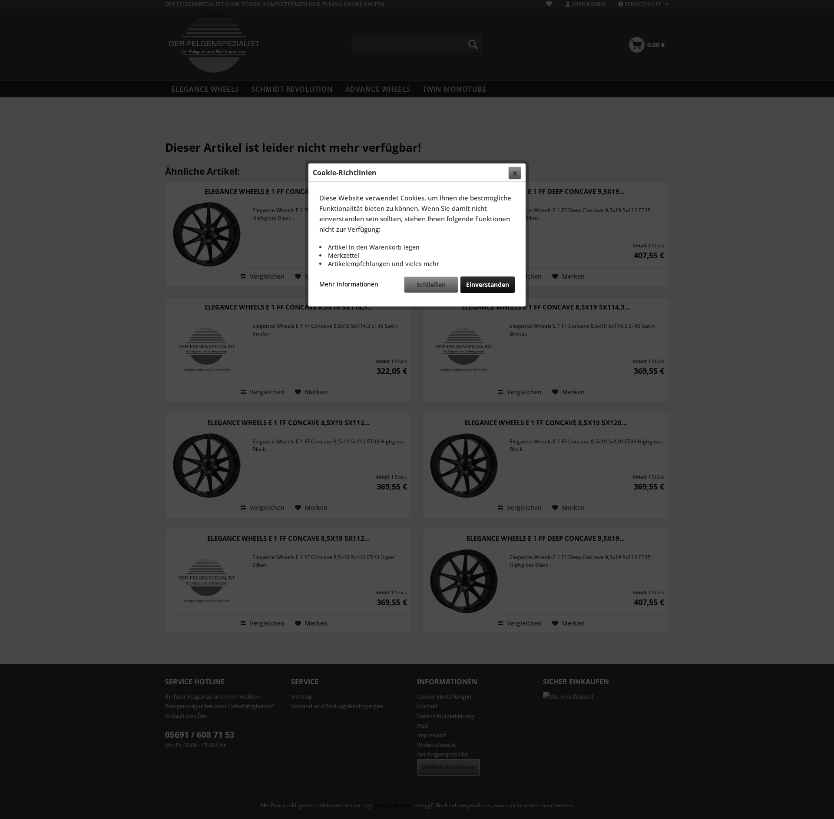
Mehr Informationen (348, 284)
